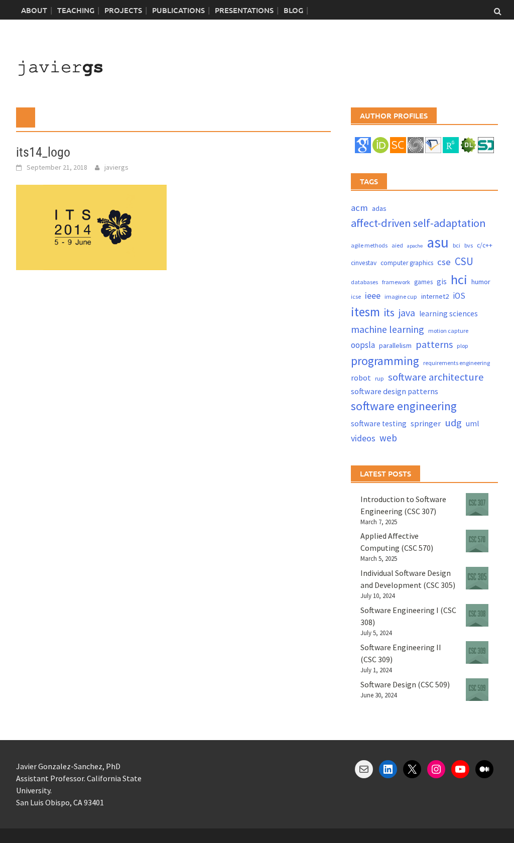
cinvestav (363, 263)
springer (426, 423)
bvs (468, 245)
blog (293, 10)
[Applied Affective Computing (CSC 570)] (477, 541)
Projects (123, 10)
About (34, 10)
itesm (365, 312)
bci (456, 245)
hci (459, 279)
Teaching (75, 10)
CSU (464, 261)
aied (397, 245)
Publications (178, 10)
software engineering (404, 406)
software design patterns (394, 391)
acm (359, 207)
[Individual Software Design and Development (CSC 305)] (477, 578)
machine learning (387, 329)
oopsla (363, 344)
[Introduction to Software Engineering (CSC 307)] (477, 504)
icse (356, 296)
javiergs (116, 167)
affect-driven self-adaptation (418, 223)
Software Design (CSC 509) (405, 684)
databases (364, 282)
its (389, 312)
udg (453, 422)
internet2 (435, 296)
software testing (379, 423)
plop (462, 345)
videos (363, 438)
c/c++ (484, 245)
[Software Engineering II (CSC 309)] (477, 652)
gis (442, 281)
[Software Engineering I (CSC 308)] (477, 615)
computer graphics (406, 263)
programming (385, 360)
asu (438, 242)
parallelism (395, 345)
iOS (459, 295)
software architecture (436, 377)
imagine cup (400, 296)
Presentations (244, 10)
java (407, 312)
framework (396, 282)
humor (480, 281)
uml (472, 423)
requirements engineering (456, 363)
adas (379, 208)
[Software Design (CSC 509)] (477, 689)
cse (444, 262)
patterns (434, 344)
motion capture (448, 330)
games (423, 282)
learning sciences (448, 313)
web (388, 438)
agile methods (369, 245)
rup (379, 378)
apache (415, 246)
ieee (372, 295)
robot (361, 378)
